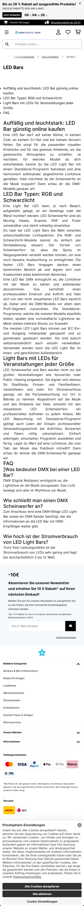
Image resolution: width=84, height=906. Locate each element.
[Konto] (58, 32)
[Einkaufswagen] (78, 32)
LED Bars (71, 57)
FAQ (6, 113)
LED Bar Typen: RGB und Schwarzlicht (32, 98)
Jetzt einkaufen (12, 14)
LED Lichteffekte (50, 57)
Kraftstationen (11, 707)
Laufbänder (9, 685)
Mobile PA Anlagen (14, 678)
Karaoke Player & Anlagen (18, 715)
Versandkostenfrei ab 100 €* (66, 22)
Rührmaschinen (12, 722)
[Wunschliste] (67, 32)
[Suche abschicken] (7, 44)
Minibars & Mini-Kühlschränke (20, 670)
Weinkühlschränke (13, 692)
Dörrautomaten (11, 700)
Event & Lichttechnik (24, 57)
